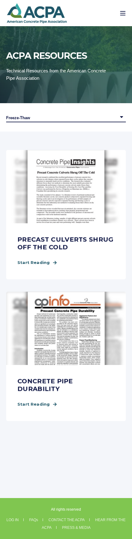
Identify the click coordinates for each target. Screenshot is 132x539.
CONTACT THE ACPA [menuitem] (67, 520)
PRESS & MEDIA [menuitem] (76, 527)
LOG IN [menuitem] (12, 520)
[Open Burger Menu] (123, 13)
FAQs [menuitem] (33, 520)
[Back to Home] (37, 19)
